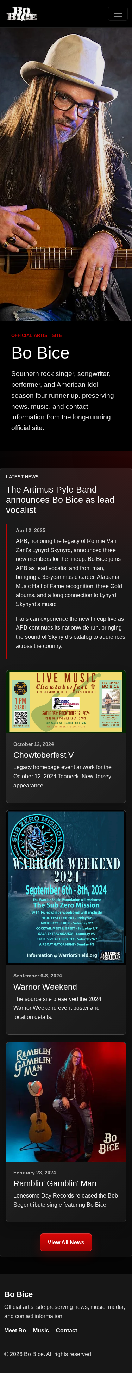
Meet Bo (15, 1331)
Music (41, 1331)
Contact (66, 1331)
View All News (66, 1242)
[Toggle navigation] (118, 14)
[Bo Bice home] (22, 13)
